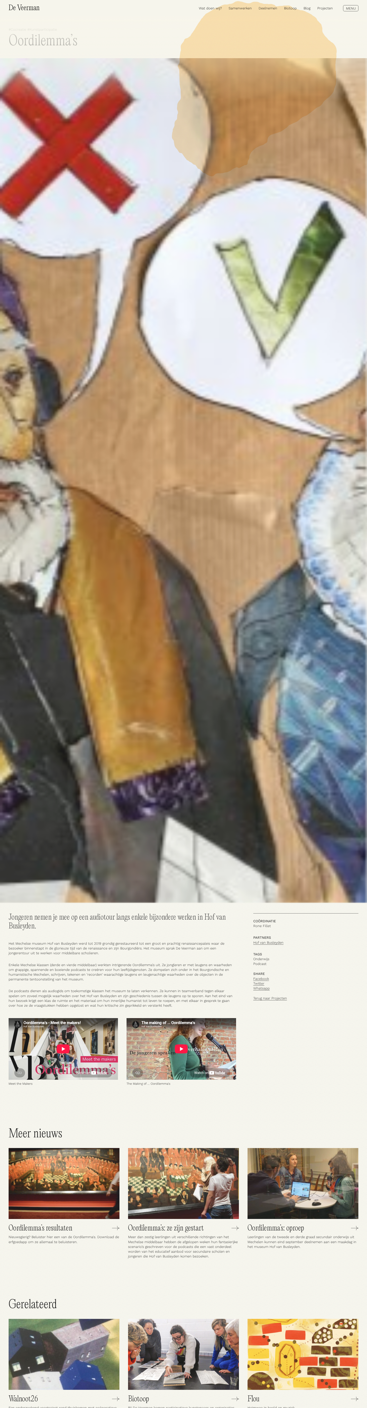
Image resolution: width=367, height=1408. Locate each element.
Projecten (325, 8)
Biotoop (290, 8)
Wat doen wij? (210, 8)
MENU (351, 8)
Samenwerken (240, 8)
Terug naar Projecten (270, 998)
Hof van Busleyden (268, 942)
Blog (307, 8)
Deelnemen (268, 8)
